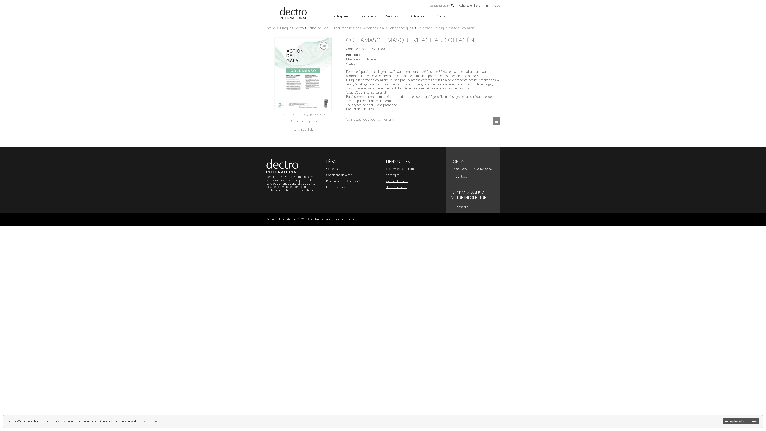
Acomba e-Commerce (340, 219)
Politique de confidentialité (343, 181)
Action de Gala (318, 28)
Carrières (332, 169)
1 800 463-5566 (481, 169)
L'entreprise (339, 16)
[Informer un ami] (496, 121)
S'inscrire (461, 207)
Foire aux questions (338, 187)
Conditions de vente (339, 175)
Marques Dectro (292, 28)
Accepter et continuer (741, 421)
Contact (442, 16)
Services (392, 16)
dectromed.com (396, 187)
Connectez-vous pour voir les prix (370, 119)
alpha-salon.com (397, 181)
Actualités (417, 16)
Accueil (271, 28)
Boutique (367, 16)
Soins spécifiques (401, 28)
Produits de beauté (345, 28)
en (487, 5)
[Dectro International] (293, 13)
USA (497, 5)
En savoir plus (147, 421)
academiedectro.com (400, 169)
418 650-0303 (459, 169)
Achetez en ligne (469, 5)
